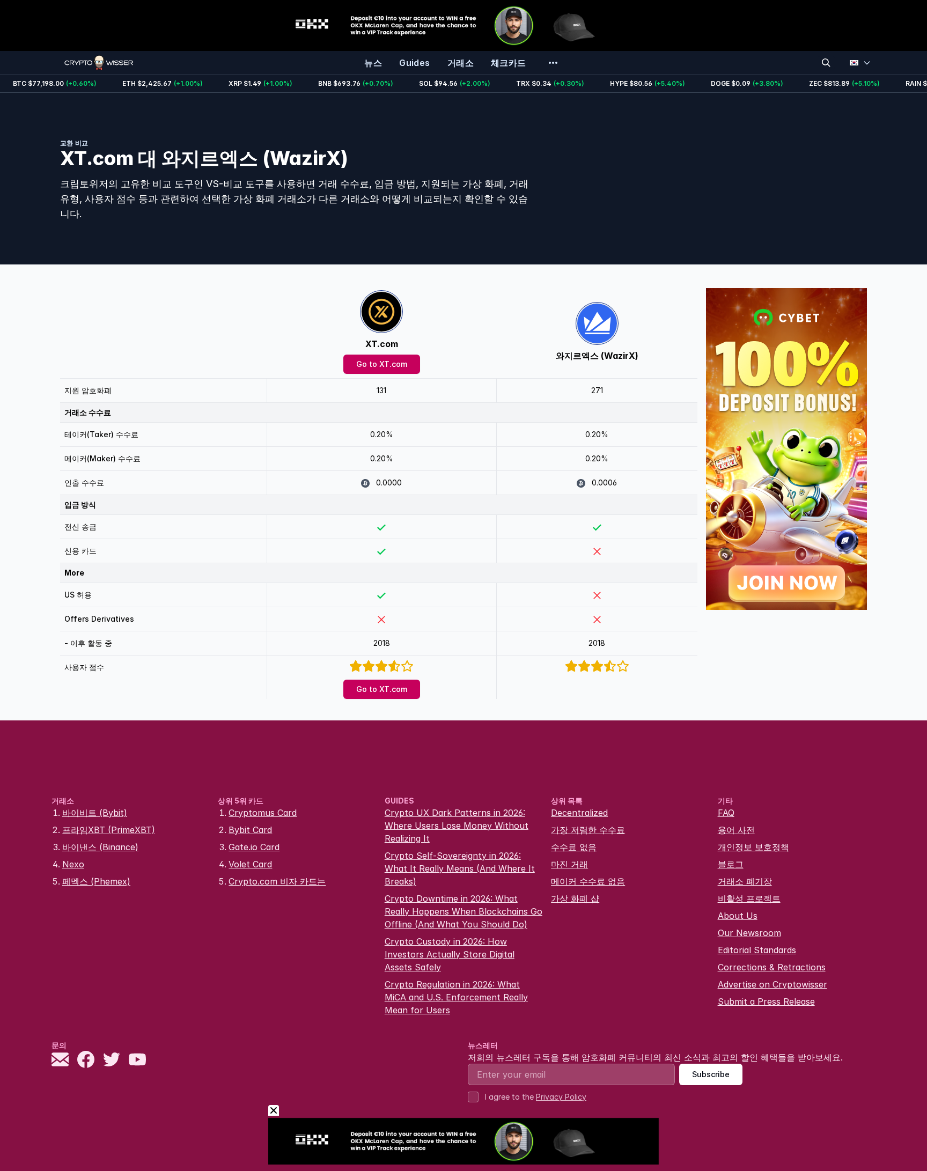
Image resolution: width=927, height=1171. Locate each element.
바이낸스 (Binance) (100, 847)
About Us (737, 915)
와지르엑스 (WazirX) (597, 355)
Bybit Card (250, 829)
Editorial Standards (757, 950)
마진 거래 (569, 864)
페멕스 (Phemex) (96, 881)
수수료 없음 (574, 847)
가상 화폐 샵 (575, 898)
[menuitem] (373, 62)
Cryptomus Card (263, 812)
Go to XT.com (381, 364)
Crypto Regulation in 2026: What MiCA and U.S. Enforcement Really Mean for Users (456, 997)
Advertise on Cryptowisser (772, 984)
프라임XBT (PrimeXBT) (108, 829)
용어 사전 (736, 829)
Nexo (73, 864)
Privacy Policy (561, 1096)
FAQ (726, 812)
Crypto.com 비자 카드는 (277, 881)
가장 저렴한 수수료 (588, 829)
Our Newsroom (749, 932)
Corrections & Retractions (772, 967)
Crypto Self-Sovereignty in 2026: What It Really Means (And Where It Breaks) (460, 868)
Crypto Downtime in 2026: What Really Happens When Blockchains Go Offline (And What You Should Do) (463, 911)
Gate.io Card (254, 847)
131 (381, 390)
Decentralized (579, 812)
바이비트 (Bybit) (94, 812)
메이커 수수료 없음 (588, 881)
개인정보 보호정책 (753, 847)
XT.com (381, 343)
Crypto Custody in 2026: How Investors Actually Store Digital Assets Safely (449, 954)
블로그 (731, 864)
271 (597, 390)
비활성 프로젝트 (749, 898)
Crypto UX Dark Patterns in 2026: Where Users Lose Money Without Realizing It (456, 825)
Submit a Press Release (766, 1001)
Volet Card (250, 864)
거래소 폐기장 (745, 881)
